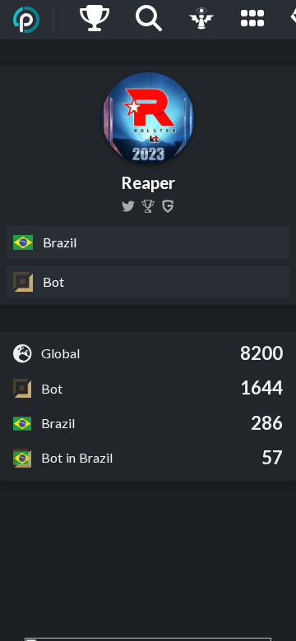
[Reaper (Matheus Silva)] (148, 206)
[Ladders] (95, 19)
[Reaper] (168, 206)
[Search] (149, 19)
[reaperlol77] (128, 206)
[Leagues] (252, 19)
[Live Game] (201, 19)
